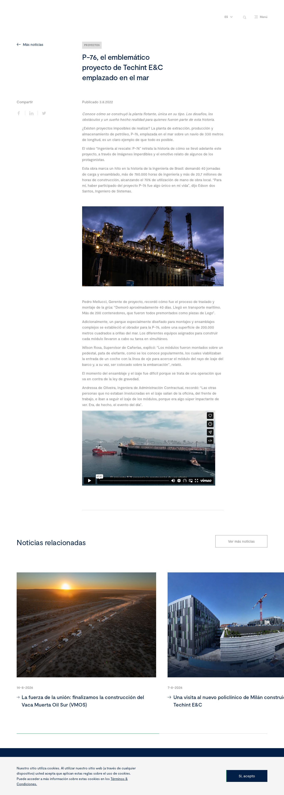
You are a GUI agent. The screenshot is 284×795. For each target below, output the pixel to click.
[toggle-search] (244, 17)
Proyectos (92, 45)
